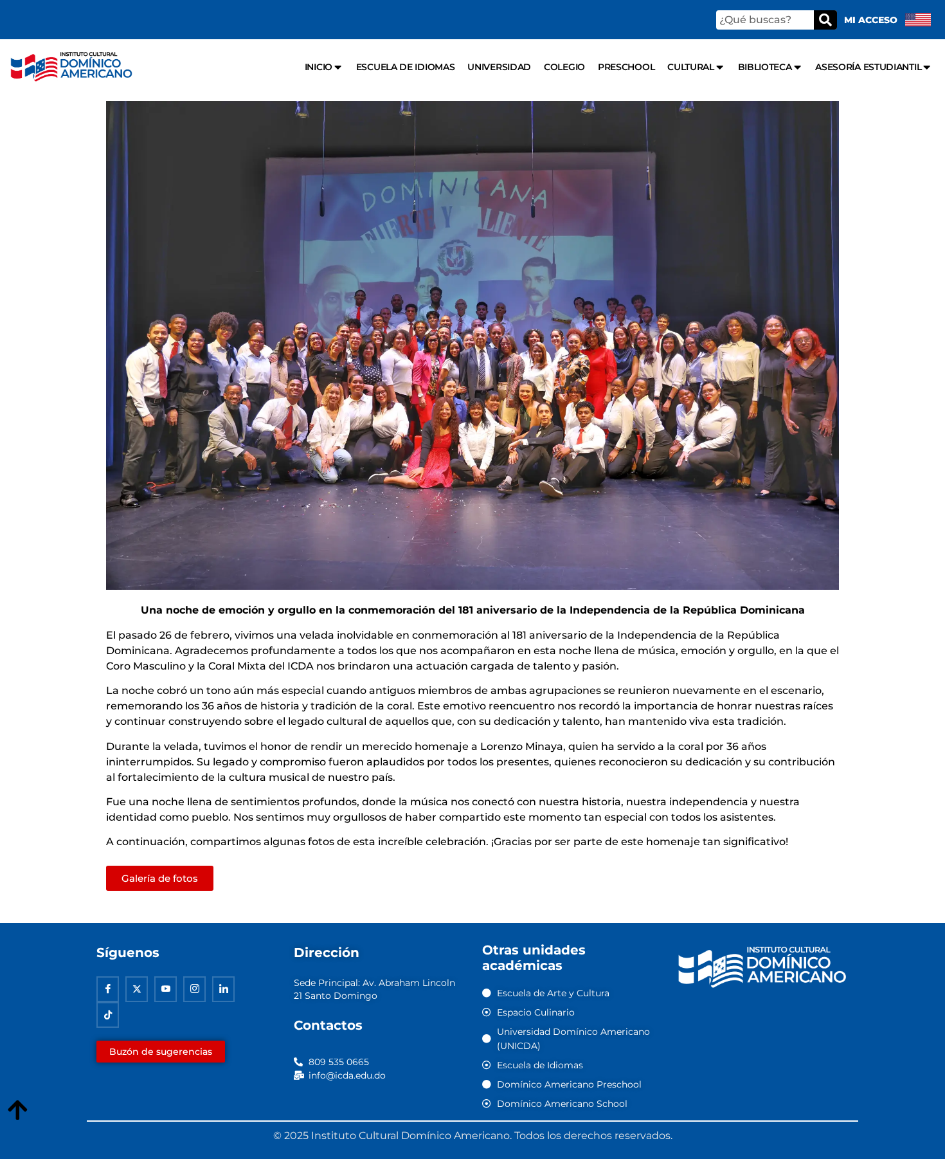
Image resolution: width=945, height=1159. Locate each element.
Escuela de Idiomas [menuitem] (405, 67)
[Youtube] (165, 989)
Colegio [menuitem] (564, 67)
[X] (136, 989)
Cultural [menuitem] (690, 67)
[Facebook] (107, 989)
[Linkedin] (223, 989)
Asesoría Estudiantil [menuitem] (868, 67)
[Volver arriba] (17, 1111)
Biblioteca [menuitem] (765, 67)
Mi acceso (870, 20)
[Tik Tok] (107, 1015)
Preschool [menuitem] (626, 67)
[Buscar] (825, 20)
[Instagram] (194, 989)
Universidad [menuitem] (499, 67)
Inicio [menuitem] (318, 67)
